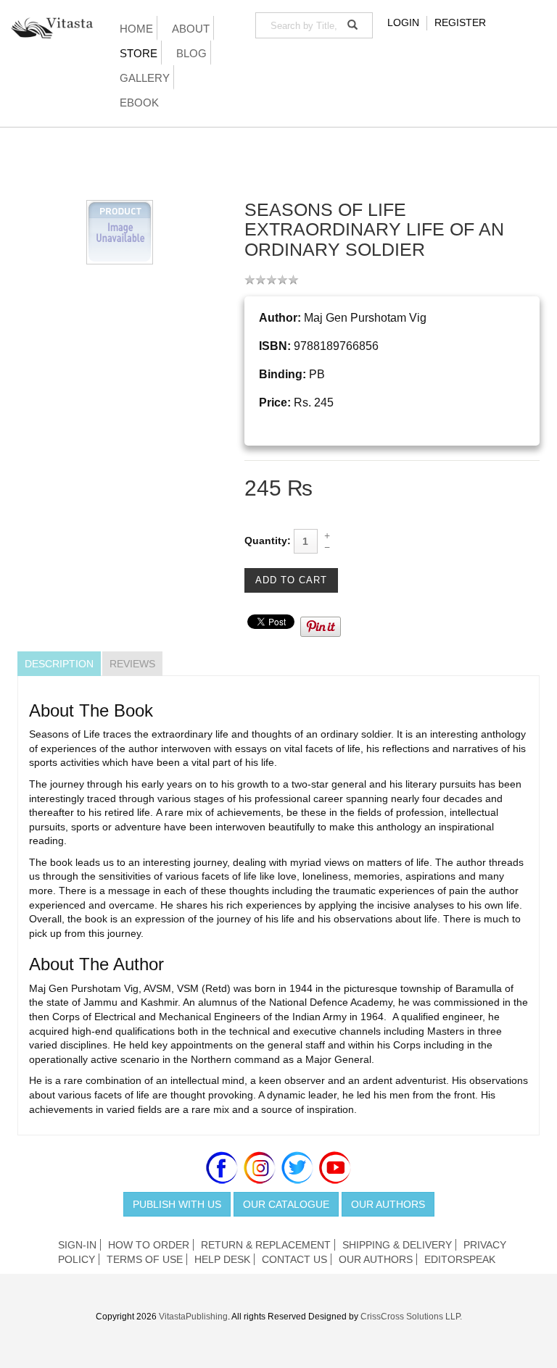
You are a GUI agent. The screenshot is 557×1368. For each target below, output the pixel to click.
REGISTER (460, 22)
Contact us (294, 1259)
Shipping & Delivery (397, 1245)
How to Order (148, 1245)
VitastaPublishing (193, 1316)
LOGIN (403, 22)
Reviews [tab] (132, 664)
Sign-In (77, 1245)
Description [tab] (59, 664)
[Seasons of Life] (119, 231)
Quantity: (267, 540)
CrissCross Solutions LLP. (411, 1316)
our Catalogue (286, 1204)
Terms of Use (145, 1259)
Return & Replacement (266, 1245)
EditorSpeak (459, 1259)
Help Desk (222, 1259)
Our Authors (388, 1204)
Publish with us (177, 1204)
